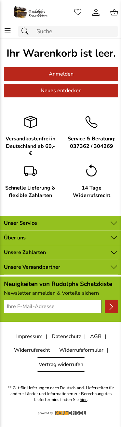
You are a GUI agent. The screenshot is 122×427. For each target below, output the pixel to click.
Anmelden (61, 74)
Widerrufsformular (81, 350)
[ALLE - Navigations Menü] (7, 31)
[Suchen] (26, 31)
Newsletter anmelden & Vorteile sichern (51, 293)
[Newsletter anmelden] (111, 306)
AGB (96, 336)
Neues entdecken (61, 90)
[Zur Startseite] (30, 12)
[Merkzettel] (78, 12)
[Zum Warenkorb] (114, 12)
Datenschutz (66, 336)
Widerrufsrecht (32, 350)
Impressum (29, 336)
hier (83, 400)
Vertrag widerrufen (61, 364)
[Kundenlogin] (96, 12)
